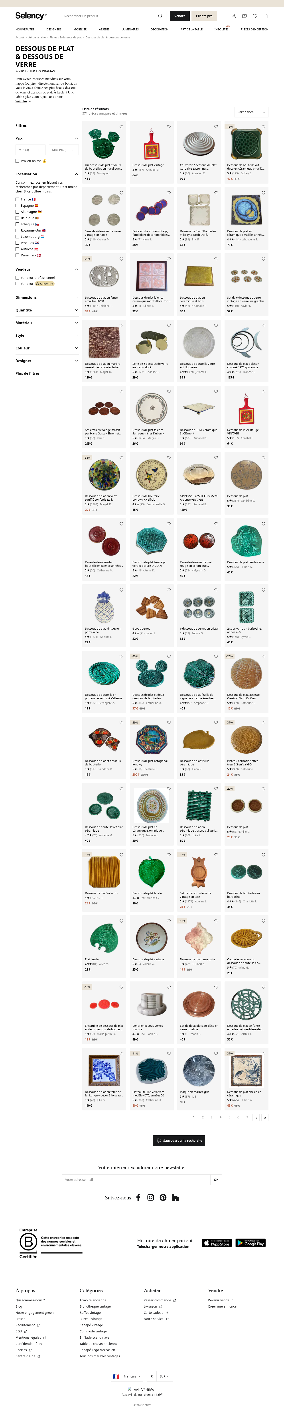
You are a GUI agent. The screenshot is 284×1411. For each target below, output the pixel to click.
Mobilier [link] (80, 29)
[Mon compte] (234, 16)
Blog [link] (19, 1306)
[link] (31, 16)
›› (264, 1117)
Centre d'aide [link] (28, 1356)
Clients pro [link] (204, 16)
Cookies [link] (24, 1350)
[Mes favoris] (255, 16)
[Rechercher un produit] (161, 16)
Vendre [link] (179, 16)
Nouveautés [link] (25, 29)
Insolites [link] (222, 28)
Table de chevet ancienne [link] (99, 1344)
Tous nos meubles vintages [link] (100, 1356)
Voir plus (21, 101)
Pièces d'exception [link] (254, 29)
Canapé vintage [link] (91, 1325)
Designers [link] (53, 29)
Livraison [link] (153, 1306)
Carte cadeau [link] (156, 1312)
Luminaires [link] (130, 29)
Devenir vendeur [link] (220, 1300)
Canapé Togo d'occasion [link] (97, 1350)
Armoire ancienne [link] (93, 1300)
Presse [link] (20, 1319)
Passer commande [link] (160, 1300)
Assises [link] (104, 29)
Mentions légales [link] (31, 1337)
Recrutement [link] (28, 1325)
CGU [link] (21, 1331)
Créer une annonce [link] (222, 1306)
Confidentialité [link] (29, 1344)
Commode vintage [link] (93, 1331)
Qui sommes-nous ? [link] (30, 1300)
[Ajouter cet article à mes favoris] (121, 127)
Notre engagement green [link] (35, 1312)
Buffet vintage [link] (90, 1312)
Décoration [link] (159, 29)
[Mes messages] (244, 16)
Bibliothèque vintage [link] (95, 1306)
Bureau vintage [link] (91, 1319)
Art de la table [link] (192, 29)
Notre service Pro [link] (156, 1319)
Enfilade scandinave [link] (94, 1337)
